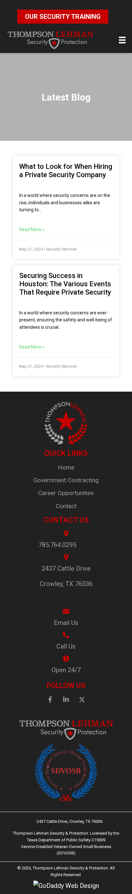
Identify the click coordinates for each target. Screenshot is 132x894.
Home (66, 467)
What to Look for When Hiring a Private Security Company (65, 170)
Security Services (61, 249)
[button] (50, 699)
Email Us (66, 623)
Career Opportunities (66, 493)
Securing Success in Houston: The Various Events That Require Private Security (65, 284)
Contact (66, 506)
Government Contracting (66, 480)
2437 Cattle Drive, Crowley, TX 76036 (66, 821)
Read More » (32, 229)
